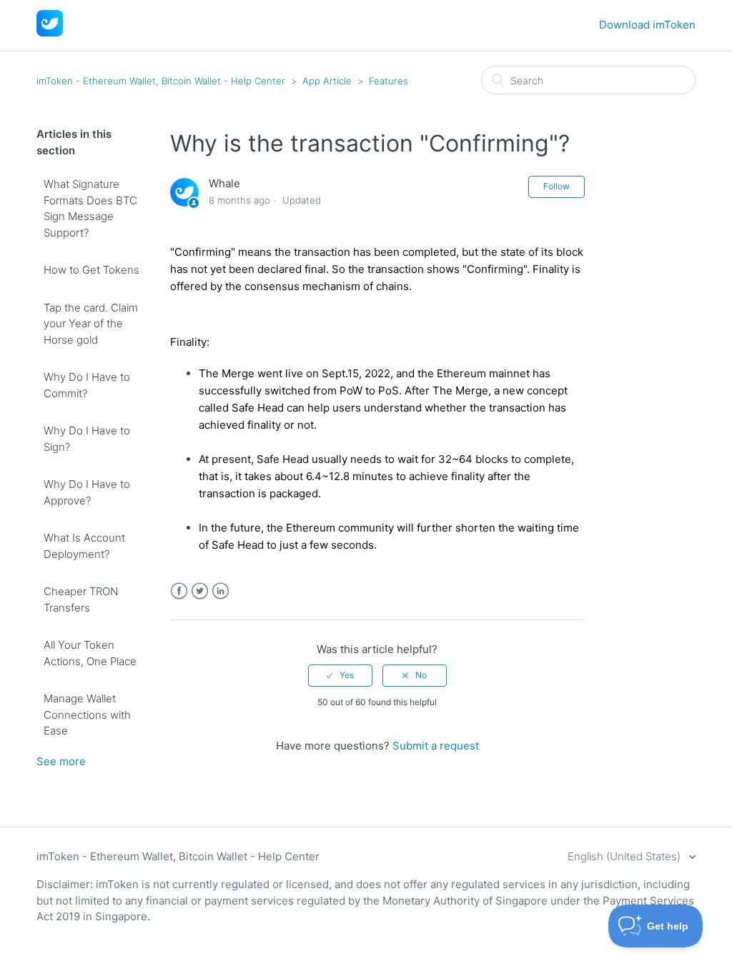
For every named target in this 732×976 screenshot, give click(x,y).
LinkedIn (220, 591)
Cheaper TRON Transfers (81, 599)
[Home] (49, 32)
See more (61, 761)
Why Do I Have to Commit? (87, 385)
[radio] (340, 675)
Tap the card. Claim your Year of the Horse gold (91, 324)
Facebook (179, 591)
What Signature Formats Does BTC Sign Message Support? (90, 208)
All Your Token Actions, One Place (90, 653)
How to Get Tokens (91, 270)
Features (388, 80)
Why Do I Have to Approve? (87, 492)
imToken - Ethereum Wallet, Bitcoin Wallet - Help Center (160, 80)
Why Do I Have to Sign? (87, 439)
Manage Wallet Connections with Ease (87, 714)
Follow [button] (556, 186)
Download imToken (647, 24)
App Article (327, 80)
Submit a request (435, 745)
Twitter (200, 591)
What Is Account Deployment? (84, 546)
